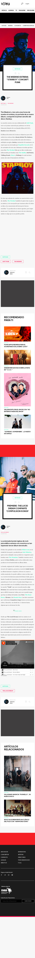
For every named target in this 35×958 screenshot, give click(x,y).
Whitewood (25, 550)
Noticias (4, 25)
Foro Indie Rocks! (24, 860)
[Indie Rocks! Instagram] (9, 875)
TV (16, 10)
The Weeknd (10, 103)
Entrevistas (22, 851)
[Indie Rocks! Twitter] (5, 875)
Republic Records (24, 145)
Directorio (21, 857)
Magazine (22, 10)
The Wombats (13, 557)
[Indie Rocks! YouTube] (13, 875)
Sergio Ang (8, 98)
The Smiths (22, 153)
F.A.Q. (20, 862)
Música (4, 10)
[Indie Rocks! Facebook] (2, 875)
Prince (13, 155)
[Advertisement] (17, 294)
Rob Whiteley (27, 552)
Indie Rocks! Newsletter (8, 897)
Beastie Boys (18, 597)
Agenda (11, 10)
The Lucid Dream (5, 532)
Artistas (21, 854)
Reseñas (10, 25)
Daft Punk (3, 103)
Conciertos (17, 25)
